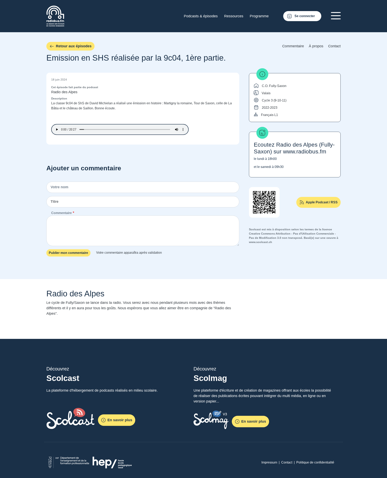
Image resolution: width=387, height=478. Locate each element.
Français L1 (269, 115)
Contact (334, 46)
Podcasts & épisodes (201, 16)
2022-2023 (269, 107)
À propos (316, 46)
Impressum (269, 462)
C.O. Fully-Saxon (274, 86)
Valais (266, 93)
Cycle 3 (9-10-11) (274, 100)
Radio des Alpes (64, 92)
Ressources (233, 16)
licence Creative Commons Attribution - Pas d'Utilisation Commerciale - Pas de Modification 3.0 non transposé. (292, 233)
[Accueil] (55, 8)
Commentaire (293, 46)
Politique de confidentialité (315, 462)
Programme (259, 16)
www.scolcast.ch (260, 242)
